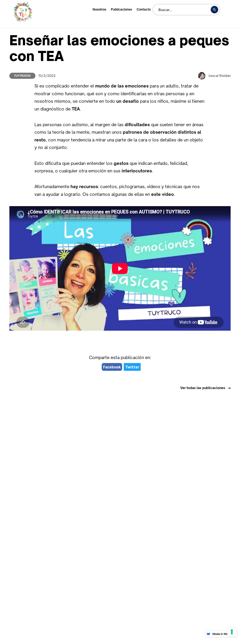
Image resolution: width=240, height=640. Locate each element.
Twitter (132, 367)
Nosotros (99, 9)
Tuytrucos (22, 75)
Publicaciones (121, 9)
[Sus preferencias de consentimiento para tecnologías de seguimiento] (231, 631)
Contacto (144, 9)
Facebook (112, 367)
